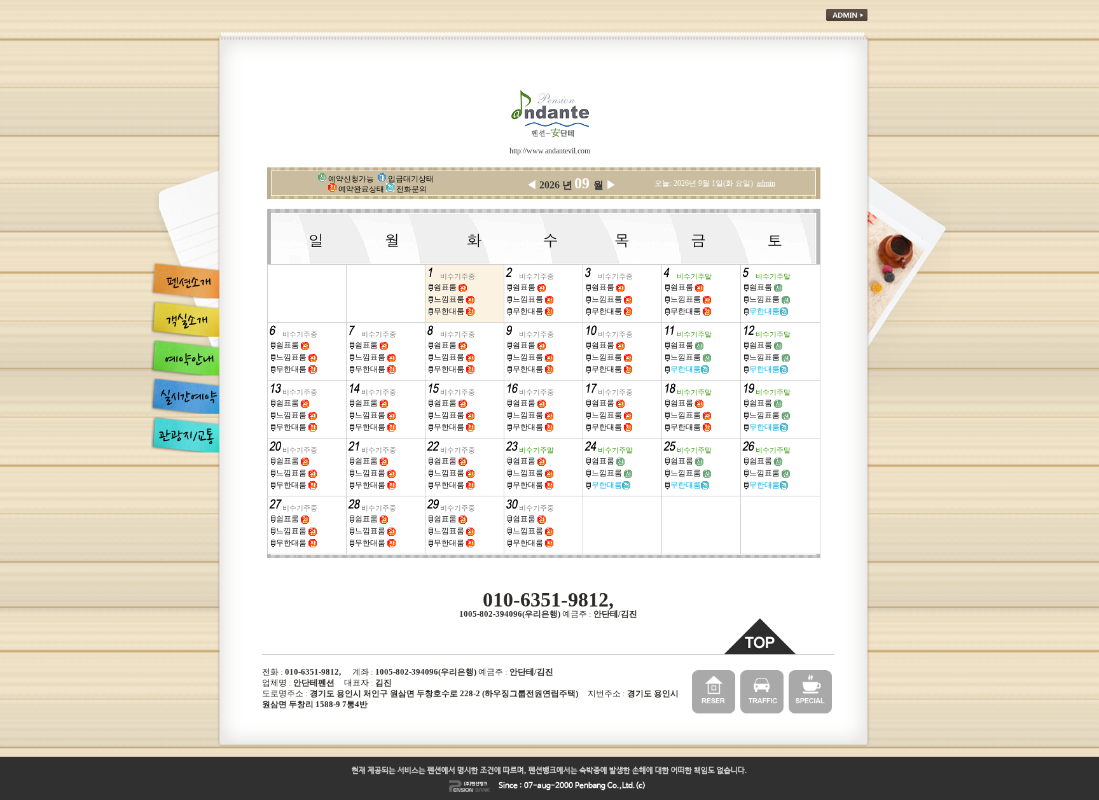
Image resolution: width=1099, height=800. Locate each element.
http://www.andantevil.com (549, 150)
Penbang (590, 786)
